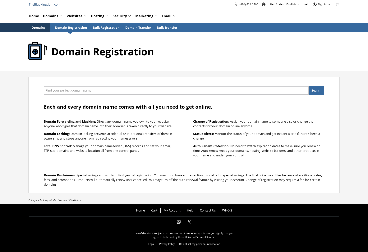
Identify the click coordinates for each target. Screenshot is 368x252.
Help (190, 210)
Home (140, 210)
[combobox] (176, 90)
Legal (151, 244)
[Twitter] (189, 223)
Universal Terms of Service (199, 237)
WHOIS (227, 210)
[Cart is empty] (337, 4)
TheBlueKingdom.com (45, 4)
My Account (172, 210)
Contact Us (208, 210)
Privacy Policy (167, 244)
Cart (154, 210)
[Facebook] (178, 223)
